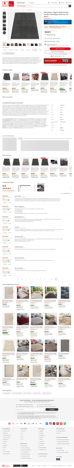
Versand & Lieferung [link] (25, 456)
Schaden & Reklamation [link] (26, 454)
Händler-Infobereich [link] (43, 456)
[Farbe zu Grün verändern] (20, 44)
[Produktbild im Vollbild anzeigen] (25, 25)
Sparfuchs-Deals (7, 430)
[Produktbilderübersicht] (4, 25)
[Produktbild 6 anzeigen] (4, 32)
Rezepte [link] (41, 439)
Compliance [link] (39, 465)
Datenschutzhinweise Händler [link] (63, 441)
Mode (5, 443)
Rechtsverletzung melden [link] (26, 458)
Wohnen (5, 441)
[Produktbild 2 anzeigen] (4, 17)
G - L (22, 435)
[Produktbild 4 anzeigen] (4, 25)
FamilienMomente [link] (43, 447)
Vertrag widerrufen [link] (25, 451)
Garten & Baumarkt (7, 435)
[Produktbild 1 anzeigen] (4, 13)
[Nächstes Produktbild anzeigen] (70, 188)
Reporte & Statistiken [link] (61, 430)
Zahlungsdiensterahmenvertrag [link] (63, 439)
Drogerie (5, 445)
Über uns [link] (59, 433)
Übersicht (23, 430)
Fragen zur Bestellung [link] (26, 447)
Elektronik (5, 433)
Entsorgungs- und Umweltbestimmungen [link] (58, 465)
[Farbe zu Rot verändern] (32, 44)
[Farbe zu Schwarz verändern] (36, 44)
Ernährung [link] (42, 445)
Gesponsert (4, 82)
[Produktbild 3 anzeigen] (4, 21)
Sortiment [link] (41, 437)
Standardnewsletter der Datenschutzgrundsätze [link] (27, 413)
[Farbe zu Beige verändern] (4, 44)
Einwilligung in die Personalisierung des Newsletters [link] (32, 416)
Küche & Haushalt (7, 437)
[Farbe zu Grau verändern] (16, 44)
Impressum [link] (33, 465)
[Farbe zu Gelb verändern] (12, 44)
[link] (31, 2)
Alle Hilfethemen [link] (25, 445)
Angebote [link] (41, 430)
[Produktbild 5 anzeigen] (4, 29)
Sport (5, 447)
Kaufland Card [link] (42, 435)
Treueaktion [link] (42, 441)
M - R (23, 437)
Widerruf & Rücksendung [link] (26, 449)
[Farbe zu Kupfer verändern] (24, 44)
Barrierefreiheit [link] (69, 465)
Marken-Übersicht (7, 453)
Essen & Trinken (7, 451)
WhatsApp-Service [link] (43, 449)
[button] (26, 185)
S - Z (22, 439)
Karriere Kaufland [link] (61, 450)
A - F (22, 433)
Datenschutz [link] (45, 465)
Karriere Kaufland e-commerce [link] (63, 452)
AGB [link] (49, 465)
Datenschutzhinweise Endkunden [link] (64, 443)
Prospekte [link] (41, 433)
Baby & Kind (6, 439)
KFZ (4, 449)
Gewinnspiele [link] (42, 443)
